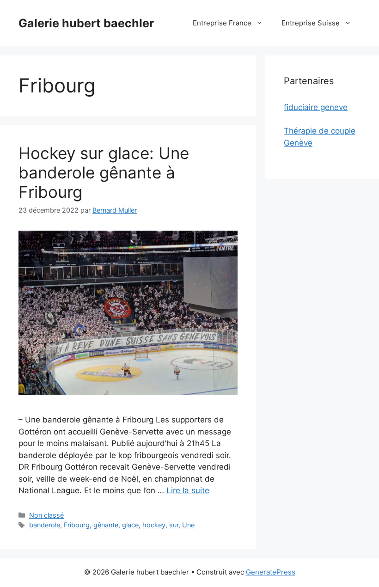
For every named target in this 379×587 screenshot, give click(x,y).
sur (173, 525)
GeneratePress (270, 572)
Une (188, 525)
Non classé (46, 515)
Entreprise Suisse (310, 22)
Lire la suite (187, 490)
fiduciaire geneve (316, 107)
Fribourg (77, 525)
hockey (153, 525)
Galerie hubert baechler (86, 23)
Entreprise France (222, 22)
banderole (44, 525)
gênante (105, 525)
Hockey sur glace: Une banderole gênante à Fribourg (103, 172)
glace (130, 525)
